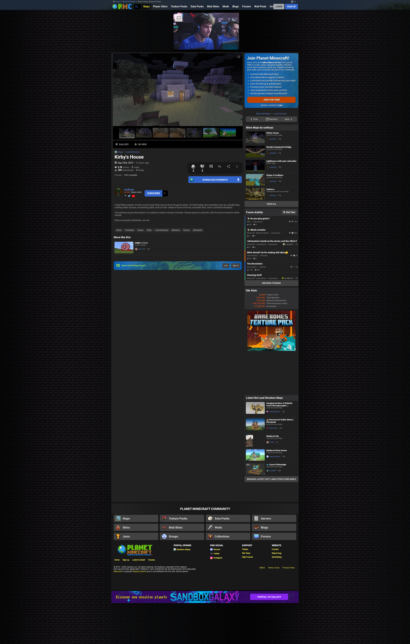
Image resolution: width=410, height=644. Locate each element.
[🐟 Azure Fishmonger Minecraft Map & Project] (255, 510)
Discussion (258, 262)
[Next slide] (236, 91)
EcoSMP (273, 511)
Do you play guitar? (260, 259)
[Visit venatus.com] (310, 44)
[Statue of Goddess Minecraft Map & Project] (255, 220)
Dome (118, 230)
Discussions (252, 307)
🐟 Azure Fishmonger (276, 505)
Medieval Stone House (276, 491)
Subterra (270, 230)
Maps (120, 152)
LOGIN (278, 6)
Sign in (236, 265)
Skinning (263, 296)
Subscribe (153, 193)
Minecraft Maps (129, 2)
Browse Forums (271, 323)
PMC (249, 262)
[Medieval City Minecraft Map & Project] (255, 481)
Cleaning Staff (254, 315)
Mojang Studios (140, 612)
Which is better (258, 270)
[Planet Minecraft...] (136, 6)
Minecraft (118, 612)
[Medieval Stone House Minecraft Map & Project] (255, 495)
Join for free (271, 99)
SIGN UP (291, 6)
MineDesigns (275, 452)
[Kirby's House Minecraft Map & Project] (255, 178)
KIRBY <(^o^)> (141, 243)
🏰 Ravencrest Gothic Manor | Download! (280, 461)
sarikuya (129, 189)
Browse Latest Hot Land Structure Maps (271, 519)
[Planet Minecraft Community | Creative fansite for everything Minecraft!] (134, 590)
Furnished (129, 230)
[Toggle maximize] (239, 57)
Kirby (149, 230)
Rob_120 (141, 249)
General (262, 307)
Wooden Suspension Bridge (278, 187)
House (140, 230)
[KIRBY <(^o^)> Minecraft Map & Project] (124, 247)
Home (118, 2)
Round (186, 230)
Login (279, 105)
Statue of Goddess (274, 216)
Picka (272, 483)
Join (226, 265)
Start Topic (290, 253)
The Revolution (254, 304)
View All (271, 244)
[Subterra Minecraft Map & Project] (255, 234)
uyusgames (288, 319)
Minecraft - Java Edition (256, 285)
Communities (252, 296)
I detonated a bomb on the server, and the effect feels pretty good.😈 (272, 281)
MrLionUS (273, 469)
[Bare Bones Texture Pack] (271, 391)
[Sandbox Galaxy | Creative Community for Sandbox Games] (205, 638)
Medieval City (272, 476)
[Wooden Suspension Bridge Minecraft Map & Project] (255, 192)
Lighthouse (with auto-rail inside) (281, 201)
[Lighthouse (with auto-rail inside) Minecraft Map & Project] (255, 206)
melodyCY (289, 285)
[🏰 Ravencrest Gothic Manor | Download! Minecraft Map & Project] (255, 466)
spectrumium (275, 497)
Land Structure (132, 152)
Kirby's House (272, 173)
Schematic (197, 230)
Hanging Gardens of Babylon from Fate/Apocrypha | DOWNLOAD (279, 444)
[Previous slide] (119, 91)
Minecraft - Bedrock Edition (258, 273)
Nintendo (176, 230)
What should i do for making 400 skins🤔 (267, 293)
